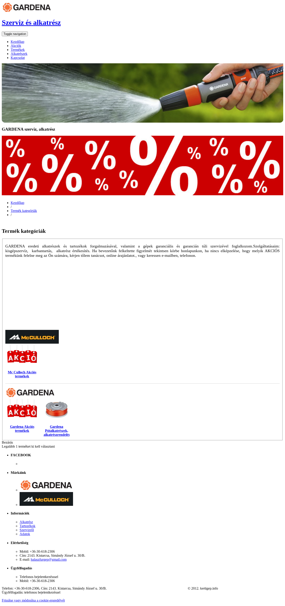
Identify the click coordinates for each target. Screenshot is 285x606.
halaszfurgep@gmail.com (49, 559)
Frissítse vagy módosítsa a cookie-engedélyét (33, 600)
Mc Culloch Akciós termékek (22, 374)
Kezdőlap (17, 203)
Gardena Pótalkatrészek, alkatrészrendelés (57, 431)
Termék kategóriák (24, 211)
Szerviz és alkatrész (31, 22)
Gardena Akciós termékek (22, 429)
